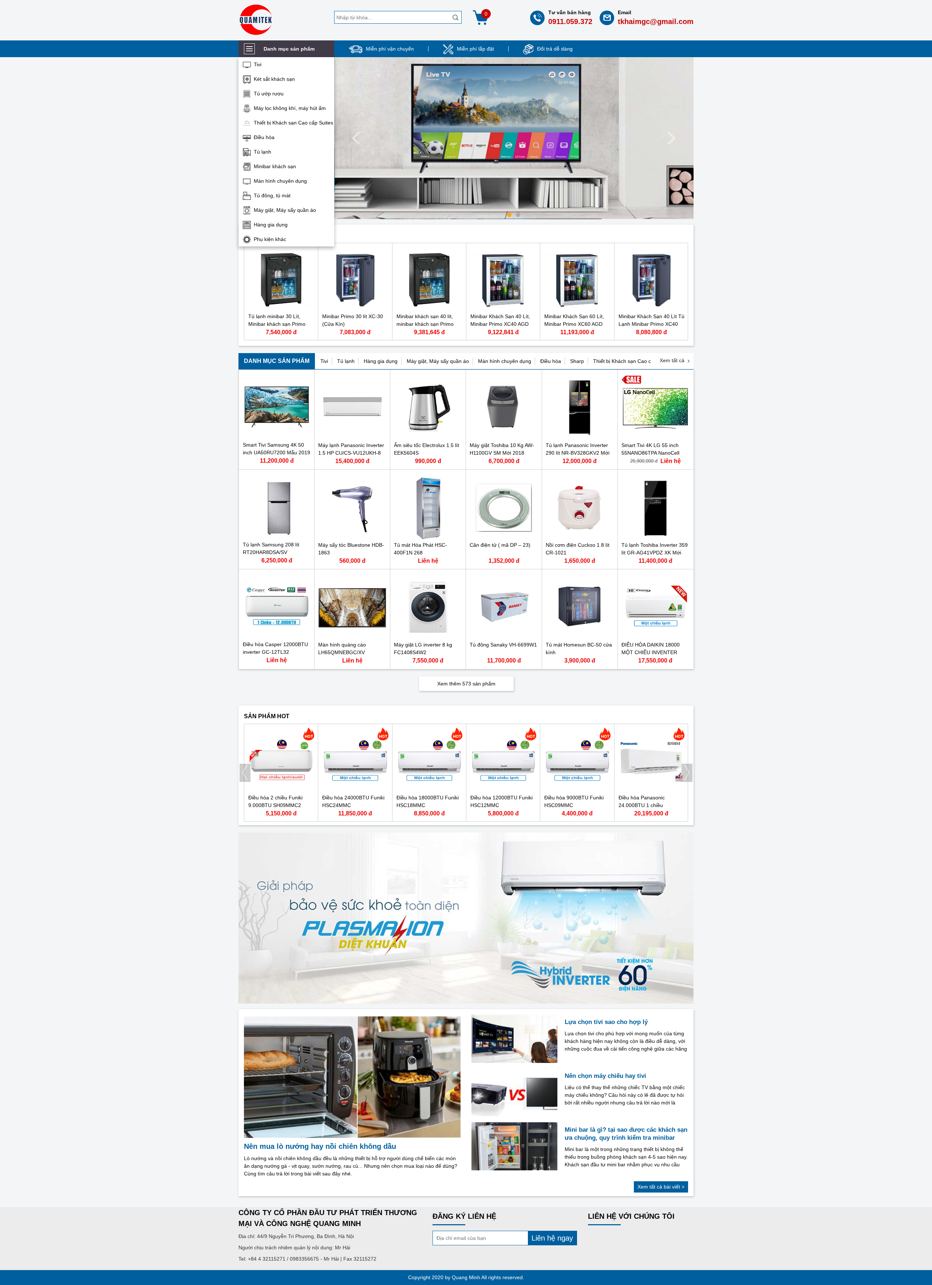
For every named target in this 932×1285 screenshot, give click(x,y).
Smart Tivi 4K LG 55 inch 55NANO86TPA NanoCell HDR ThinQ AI (650, 452)
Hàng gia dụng (271, 225)
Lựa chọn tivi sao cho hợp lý (606, 1022)
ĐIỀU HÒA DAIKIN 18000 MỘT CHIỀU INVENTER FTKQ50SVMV (650, 652)
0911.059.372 (570, 21)
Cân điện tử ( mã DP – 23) (500, 545)
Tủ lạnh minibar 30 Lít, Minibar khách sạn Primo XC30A (276, 324)
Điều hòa (264, 137)
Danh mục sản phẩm (276, 361)
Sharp (577, 361)
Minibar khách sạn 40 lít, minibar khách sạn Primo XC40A (425, 324)
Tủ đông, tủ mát (272, 195)
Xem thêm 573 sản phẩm (466, 684)
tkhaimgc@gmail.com (656, 21)
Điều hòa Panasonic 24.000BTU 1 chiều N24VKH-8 (642, 805)
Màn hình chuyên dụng (280, 181)
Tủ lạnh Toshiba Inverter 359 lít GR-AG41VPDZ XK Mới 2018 (654, 552)
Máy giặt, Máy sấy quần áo (285, 210)
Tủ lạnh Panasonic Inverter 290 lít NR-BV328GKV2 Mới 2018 (577, 452)
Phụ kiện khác (270, 239)
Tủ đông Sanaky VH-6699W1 (503, 645)
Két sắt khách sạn (274, 79)
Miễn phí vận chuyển (390, 49)
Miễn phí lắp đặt (475, 49)
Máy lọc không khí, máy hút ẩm (290, 108)
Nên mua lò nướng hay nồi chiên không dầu (320, 1146)
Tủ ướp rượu (269, 93)
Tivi (257, 64)
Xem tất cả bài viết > (660, 1187)
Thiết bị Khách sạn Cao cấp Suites (293, 123)
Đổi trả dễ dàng (555, 49)
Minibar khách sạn (275, 166)
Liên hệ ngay (552, 1238)
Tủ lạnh (262, 152)
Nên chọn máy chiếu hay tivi (605, 1075)
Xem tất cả (672, 360)
